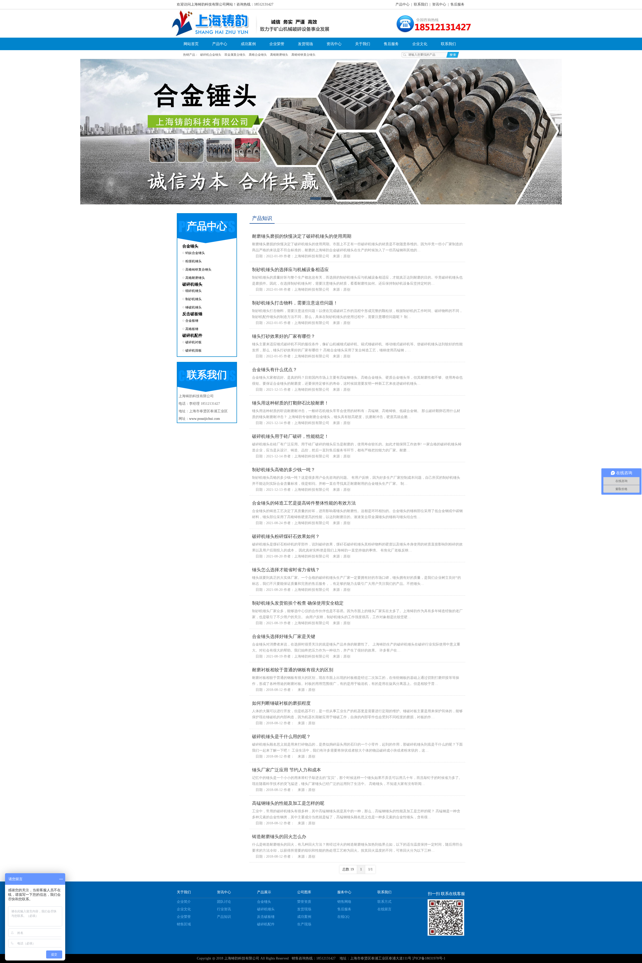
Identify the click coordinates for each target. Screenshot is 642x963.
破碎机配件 (192, 335)
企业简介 (184, 902)
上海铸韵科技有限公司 (241, 958)
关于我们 (362, 44)
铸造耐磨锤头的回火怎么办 (279, 836)
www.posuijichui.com (204, 419)
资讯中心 (439, 4)
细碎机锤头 (193, 291)
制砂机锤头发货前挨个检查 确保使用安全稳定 (298, 603)
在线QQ (343, 917)
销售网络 (344, 902)
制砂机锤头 (193, 299)
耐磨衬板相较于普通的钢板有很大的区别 (292, 669)
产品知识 (224, 917)
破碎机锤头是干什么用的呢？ (281, 736)
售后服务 (457, 4)
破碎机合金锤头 (210, 54)
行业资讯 (224, 909)
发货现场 (305, 44)
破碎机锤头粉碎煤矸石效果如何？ (286, 536)
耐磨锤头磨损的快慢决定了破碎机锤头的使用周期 (301, 236)
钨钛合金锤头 (195, 253)
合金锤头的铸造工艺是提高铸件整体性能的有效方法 (304, 503)
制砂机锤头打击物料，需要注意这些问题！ (295, 302)
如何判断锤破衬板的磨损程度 (281, 703)
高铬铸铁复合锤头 (303, 54)
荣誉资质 (304, 902)
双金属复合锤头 (235, 54)
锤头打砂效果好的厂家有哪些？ (283, 336)
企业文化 (419, 44)
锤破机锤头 (193, 307)
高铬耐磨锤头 (279, 54)
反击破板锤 (192, 314)
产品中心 (402, 4)
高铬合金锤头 (258, 54)
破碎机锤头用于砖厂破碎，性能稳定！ (290, 436)
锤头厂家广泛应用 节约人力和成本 (286, 769)
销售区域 (184, 924)
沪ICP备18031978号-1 (428, 958)
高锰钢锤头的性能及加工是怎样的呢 (288, 803)
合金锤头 (190, 246)
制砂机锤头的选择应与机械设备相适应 (290, 269)
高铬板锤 (191, 329)
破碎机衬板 (193, 342)
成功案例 (248, 44)
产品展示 (264, 892)
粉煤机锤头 (193, 261)
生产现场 (304, 924)
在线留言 (384, 909)
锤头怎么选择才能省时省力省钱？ (286, 569)
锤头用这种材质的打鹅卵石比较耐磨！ (290, 403)
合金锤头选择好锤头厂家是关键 (283, 636)
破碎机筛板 (193, 350)
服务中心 (344, 892)
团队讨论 (224, 902)
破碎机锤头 (192, 284)
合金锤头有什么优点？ (274, 369)
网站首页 (191, 44)
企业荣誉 (276, 44)
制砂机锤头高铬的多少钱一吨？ (283, 469)
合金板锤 (191, 321)
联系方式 (384, 902)
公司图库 (304, 892)
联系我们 (421, 4)
